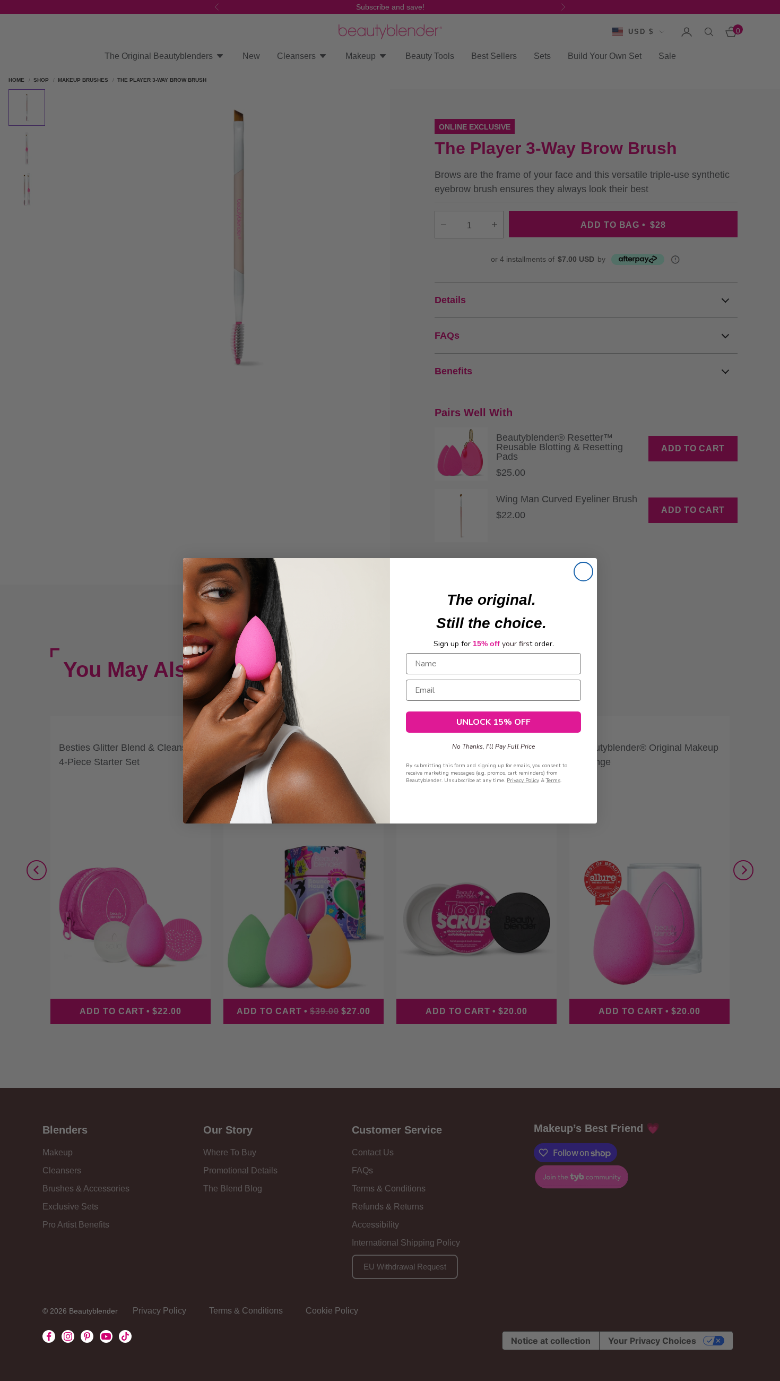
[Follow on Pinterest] (87, 1336)
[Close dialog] (583, 571)
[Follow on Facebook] (48, 1336)
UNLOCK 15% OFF (493, 721)
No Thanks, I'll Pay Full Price (493, 744)
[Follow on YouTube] (106, 1336)
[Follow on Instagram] (68, 1336)
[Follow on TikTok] (125, 1336)
